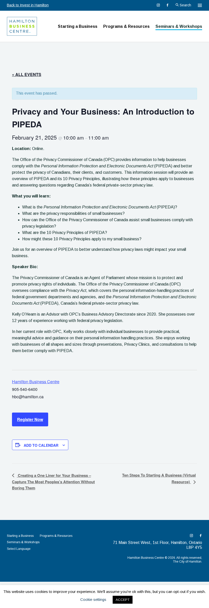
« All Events (26, 74)
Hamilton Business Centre (35, 381)
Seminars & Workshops (178, 26)
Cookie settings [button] (93, 599)
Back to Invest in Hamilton (28, 5)
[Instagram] (158, 5)
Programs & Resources (126, 26)
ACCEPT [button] (122, 600)
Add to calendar (41, 445)
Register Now (30, 419)
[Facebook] (167, 5)
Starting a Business (77, 26)
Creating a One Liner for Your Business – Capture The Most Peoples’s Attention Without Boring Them (53, 482)
